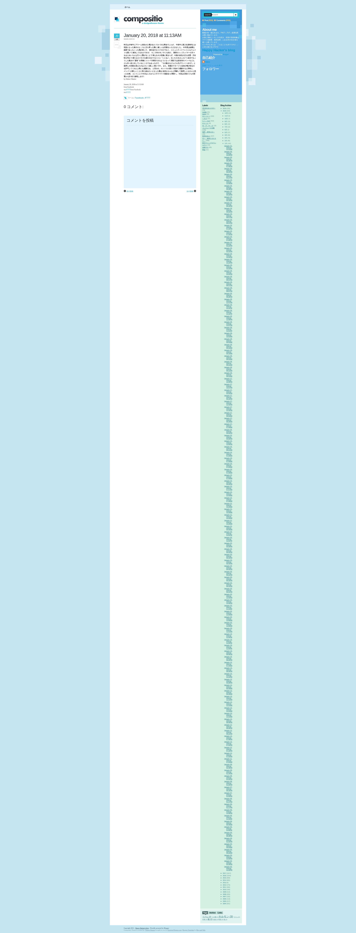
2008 (224, 894)
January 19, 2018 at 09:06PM (228, 652)
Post (206, 20)
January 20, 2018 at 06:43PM (228, 550)
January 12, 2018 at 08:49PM (228, 720)
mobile (204, 112)
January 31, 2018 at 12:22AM (228, 147)
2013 (224, 882)
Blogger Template (188, 930)
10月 (226, 118)
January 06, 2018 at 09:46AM (228, 822)
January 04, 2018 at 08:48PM (228, 834)
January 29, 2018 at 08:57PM (228, 215)
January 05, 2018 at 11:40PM (228, 828)
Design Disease (150, 930)
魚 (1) (225, 919)
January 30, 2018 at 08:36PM (228, 158)
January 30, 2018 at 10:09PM (228, 153)
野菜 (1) (220, 919)
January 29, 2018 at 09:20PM (228, 192)
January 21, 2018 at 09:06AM (228, 527)
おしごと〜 (206, 116)
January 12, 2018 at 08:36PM (228, 726)
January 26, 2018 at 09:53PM (228, 431)
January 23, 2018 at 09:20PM (228, 482)
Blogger (226, 54)
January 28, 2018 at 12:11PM (228, 306)
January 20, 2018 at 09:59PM (228, 544)
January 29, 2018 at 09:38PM (228, 187)
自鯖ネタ (205, 147)
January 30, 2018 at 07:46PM (228, 164)
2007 (224, 896)
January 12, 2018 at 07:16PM (228, 749)
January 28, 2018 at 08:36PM (228, 295)
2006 (224, 899)
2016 (224, 875)
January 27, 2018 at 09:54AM (228, 414)
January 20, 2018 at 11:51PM (228, 533)
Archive (212, 913)
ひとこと (205, 123)
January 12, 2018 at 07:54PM (228, 743)
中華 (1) (204, 919)
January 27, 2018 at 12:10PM (228, 408)
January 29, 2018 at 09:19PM (228, 198)
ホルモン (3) (225, 916)
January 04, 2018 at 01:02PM (228, 839)
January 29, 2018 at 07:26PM (228, 238)
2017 (224, 873)
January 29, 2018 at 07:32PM (228, 226)
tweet (204, 114)
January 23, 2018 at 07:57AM (228, 487)
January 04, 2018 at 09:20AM (228, 845)
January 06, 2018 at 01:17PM (228, 800)
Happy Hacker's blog (218, 50)
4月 (226, 135)
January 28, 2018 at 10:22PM (228, 260)
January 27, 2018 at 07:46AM (228, 425)
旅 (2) (210, 919)
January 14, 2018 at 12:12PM (228, 675)
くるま (204, 118)
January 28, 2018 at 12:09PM (228, 317)
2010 (224, 889)
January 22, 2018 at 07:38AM (228, 499)
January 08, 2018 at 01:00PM (228, 783)
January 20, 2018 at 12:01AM (228, 629)
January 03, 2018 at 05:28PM (228, 862)
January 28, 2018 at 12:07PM (228, 323)
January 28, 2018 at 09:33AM (228, 351)
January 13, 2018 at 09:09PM (228, 680)
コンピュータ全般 (208, 128)
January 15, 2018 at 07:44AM (228, 663)
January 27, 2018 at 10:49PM (228, 380)
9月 (226, 121)
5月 (226, 132)
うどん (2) (206, 917)
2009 (224, 892)
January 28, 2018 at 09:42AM (228, 346)
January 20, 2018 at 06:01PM (228, 590)
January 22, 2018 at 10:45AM (228, 493)
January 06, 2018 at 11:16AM (228, 817)
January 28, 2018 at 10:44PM (228, 255)
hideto (207, 62)
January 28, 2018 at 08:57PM (228, 278)
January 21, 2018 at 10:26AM (228, 505)
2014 (224, 880)
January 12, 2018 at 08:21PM (228, 732)
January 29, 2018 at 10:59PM (228, 181)
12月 (226, 113)
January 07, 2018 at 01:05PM (228, 794)
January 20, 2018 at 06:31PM (228, 573)
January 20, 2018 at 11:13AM (152, 35)
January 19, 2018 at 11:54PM (228, 635)
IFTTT (128, 90)
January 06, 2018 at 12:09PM (228, 811)
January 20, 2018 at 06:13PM (228, 584)
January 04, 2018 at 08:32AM (228, 851)
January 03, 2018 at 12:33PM (228, 868)
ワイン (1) (237, 917)
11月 (226, 116)
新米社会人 (206, 136)
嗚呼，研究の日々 (208, 132)
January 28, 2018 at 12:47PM (228, 300)
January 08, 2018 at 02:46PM (228, 766)
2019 (224, 108)
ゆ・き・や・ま (207, 125)
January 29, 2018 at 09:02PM (228, 210)
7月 (226, 127)
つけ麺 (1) (215, 917)
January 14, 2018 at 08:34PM (228, 669)
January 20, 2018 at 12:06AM (228, 612)
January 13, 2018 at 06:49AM (228, 686)
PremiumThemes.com (175, 930)
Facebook (139, 98)
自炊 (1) (215, 919)
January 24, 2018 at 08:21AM (228, 448)
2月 (226, 140)
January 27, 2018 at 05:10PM (228, 397)
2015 (224, 878)
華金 (203, 150)
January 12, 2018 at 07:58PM (228, 737)
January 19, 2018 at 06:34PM (228, 658)
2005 (224, 901)
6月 (226, 129)
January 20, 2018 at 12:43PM (228, 595)
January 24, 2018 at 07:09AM (228, 453)
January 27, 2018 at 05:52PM (228, 391)
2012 (224, 885)
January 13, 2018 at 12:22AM (228, 697)
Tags (205, 913)
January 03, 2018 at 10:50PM (228, 856)
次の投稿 (190, 191)
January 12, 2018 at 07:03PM (228, 754)
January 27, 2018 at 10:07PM (228, 385)
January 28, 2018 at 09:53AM (228, 340)
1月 (226, 143)
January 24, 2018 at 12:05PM (228, 442)
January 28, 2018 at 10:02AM (228, 334)
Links (220, 913)
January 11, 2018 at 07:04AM (228, 760)
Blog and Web (200, 930)
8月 (226, 124)
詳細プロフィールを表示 (212, 65)
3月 (226, 138)
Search (235, 14)
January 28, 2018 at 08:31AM (228, 357)
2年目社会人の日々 (208, 108)
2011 (224, 887)
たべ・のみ (206, 121)
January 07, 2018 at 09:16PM (228, 788)
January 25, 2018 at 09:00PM (228, 436)
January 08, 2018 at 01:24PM (228, 771)
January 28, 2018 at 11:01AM (228, 329)
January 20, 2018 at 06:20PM (228, 578)
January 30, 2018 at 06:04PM (228, 170)
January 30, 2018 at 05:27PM (228, 175)
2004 (224, 903)
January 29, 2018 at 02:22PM (228, 243)
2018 (224, 111)
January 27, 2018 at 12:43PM (228, 402)
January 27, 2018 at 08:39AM (228, 419)
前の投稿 (130, 191)
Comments (220, 20)
